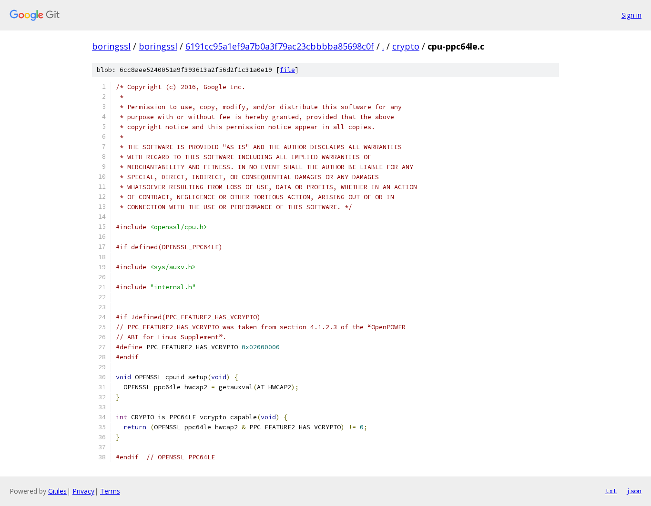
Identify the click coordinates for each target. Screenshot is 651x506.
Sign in (631, 15)
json (633, 490)
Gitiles (57, 491)
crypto (405, 46)
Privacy (83, 491)
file (287, 70)
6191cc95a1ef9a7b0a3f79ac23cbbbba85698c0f (279, 46)
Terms (110, 491)
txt (611, 490)
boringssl (111, 46)
